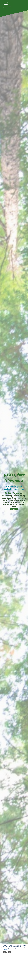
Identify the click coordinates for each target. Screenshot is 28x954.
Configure (5, 949)
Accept (5, 952)
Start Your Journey (14, 509)
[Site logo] (7, 5)
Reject (9, 952)
